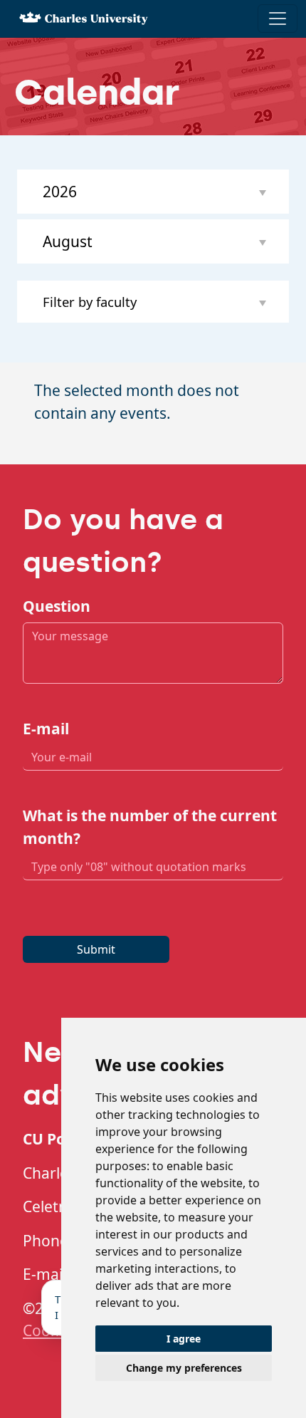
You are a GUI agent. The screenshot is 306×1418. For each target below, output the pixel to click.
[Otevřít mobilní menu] (277, 18)
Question (56, 606)
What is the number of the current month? (150, 827)
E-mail (46, 729)
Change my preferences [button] (184, 1368)
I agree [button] (184, 1338)
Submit (96, 949)
